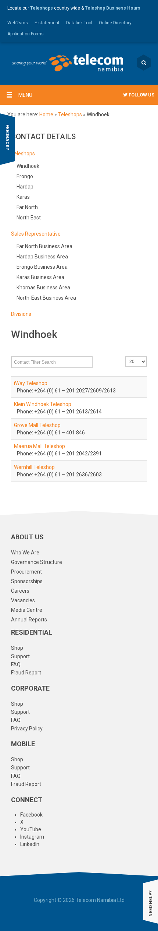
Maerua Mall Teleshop (39, 446)
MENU (25, 95)
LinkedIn (29, 844)
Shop (17, 648)
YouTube (30, 829)
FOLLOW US (141, 95)
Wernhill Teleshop (34, 467)
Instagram (32, 837)
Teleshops (70, 114)
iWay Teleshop (30, 383)
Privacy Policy (27, 728)
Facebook (31, 815)
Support (20, 656)
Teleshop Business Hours (112, 8)
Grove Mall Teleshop (37, 425)
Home (46, 114)
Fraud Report (26, 673)
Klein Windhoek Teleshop (42, 404)
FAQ (16, 664)
